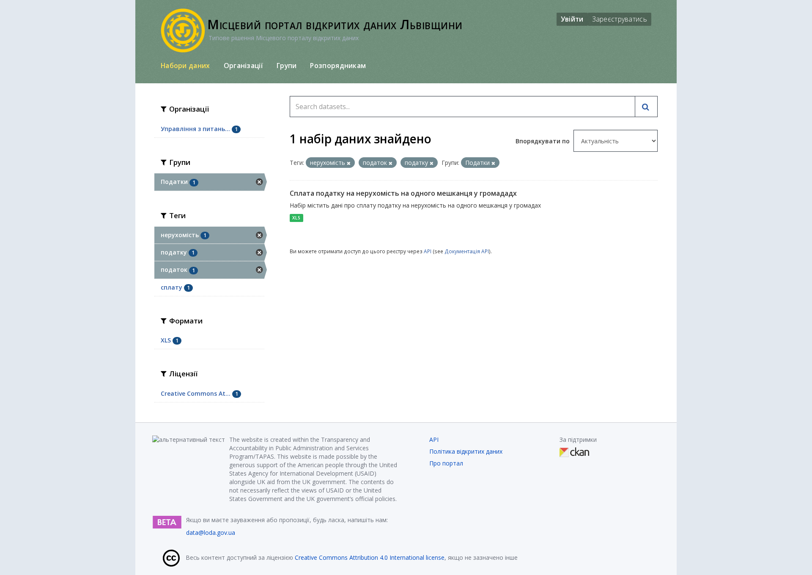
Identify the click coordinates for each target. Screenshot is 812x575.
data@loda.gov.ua (210, 532)
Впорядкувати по (543, 141)
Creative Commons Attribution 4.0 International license (369, 557)
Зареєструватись (619, 19)
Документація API (466, 251)
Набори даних (185, 65)
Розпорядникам (338, 65)
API (427, 251)
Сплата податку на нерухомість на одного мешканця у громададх (403, 193)
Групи (287, 65)
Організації (243, 65)
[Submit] (646, 106)
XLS (296, 218)
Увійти (572, 19)
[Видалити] (349, 163)
